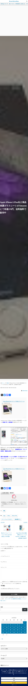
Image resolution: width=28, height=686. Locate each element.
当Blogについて (4, 3)
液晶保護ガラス (18, 519)
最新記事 (11, 492)
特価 (4, 510)
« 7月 (2, 639)
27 (17, 632)
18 (10, 629)
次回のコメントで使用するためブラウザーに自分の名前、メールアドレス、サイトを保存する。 (14, 582)
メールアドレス (5, 556)
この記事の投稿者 (5, 492)
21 (21, 629)
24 (6, 632)
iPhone (8, 515)
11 (10, 627)
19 (14, 629)
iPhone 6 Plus (14, 515)
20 (17, 629)
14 (21, 627)
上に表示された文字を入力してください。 (10, 588)
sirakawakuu (24, 390)
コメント (3, 567)
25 (10, 632)
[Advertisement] (14, 21)
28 (21, 632)
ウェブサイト (4, 561)
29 (24, 632)
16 (3, 629)
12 (14, 627)
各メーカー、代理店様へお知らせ (17, 3)
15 (24, 627)
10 (6, 627)
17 (6, 629)
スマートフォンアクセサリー (7, 519)
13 (17, 627)
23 (3, 632)
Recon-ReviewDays (14, 1)
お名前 (3, 550)
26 (14, 632)
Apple (4, 515)
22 (24, 629)
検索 (2, 607)
